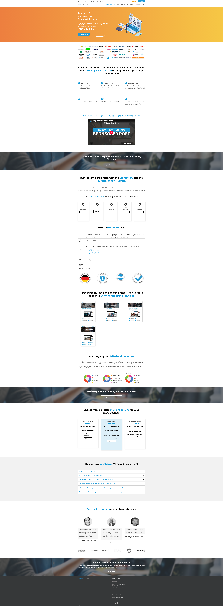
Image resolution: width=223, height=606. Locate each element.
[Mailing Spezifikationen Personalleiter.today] (135, 301)
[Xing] (117, 603)
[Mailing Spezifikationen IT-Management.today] (88, 301)
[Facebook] (113, 603)
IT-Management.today (93, 249)
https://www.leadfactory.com (120, 587)
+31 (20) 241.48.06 (119, 596)
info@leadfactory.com (119, 585)
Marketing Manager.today (94, 252)
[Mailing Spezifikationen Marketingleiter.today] (111, 301)
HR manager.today (92, 253)
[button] (111, 471)
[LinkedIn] (115, 603)
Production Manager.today (94, 250)
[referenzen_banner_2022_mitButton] (111, 45)
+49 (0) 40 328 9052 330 (120, 584)
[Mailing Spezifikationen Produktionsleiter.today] (88, 326)
